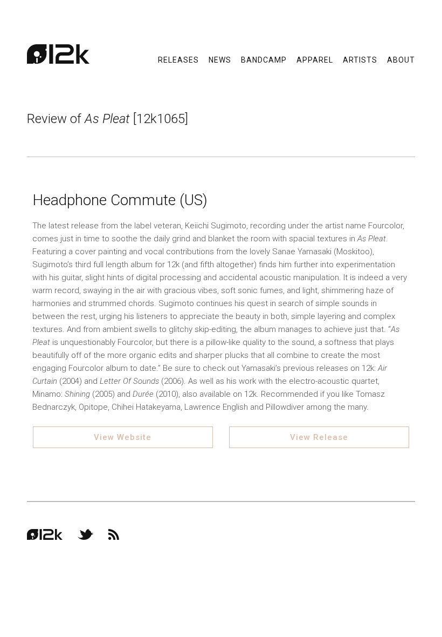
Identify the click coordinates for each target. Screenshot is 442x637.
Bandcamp (264, 59)
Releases (178, 59)
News (220, 59)
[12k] (58, 54)
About (401, 59)
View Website (122, 437)
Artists (360, 59)
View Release (319, 437)
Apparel (314, 59)
